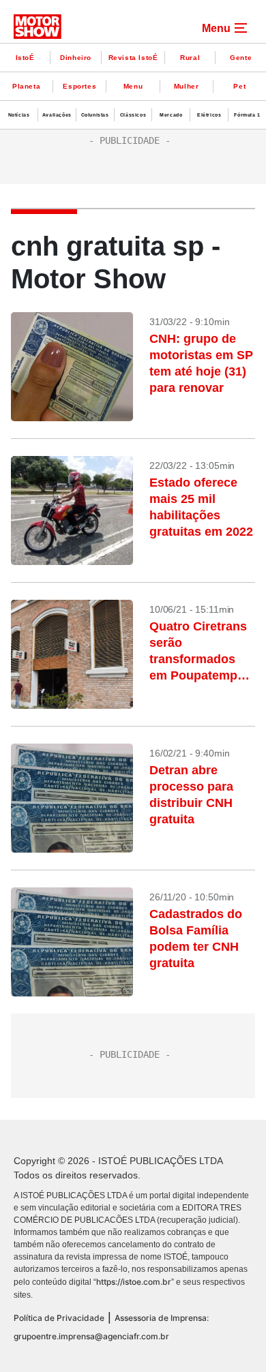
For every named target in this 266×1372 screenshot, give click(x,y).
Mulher (186, 86)
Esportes (79, 86)
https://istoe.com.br (133, 1282)
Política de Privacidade (59, 1318)
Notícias (19, 115)
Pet (239, 86)
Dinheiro (75, 57)
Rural (190, 57)
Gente (241, 57)
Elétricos (209, 115)
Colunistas (95, 115)
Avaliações (57, 115)
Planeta (26, 86)
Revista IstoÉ (133, 57)
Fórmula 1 (247, 115)
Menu (133, 86)
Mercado (171, 115)
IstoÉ (25, 57)
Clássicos (133, 115)
